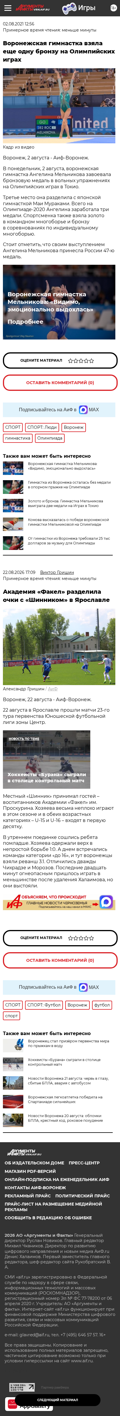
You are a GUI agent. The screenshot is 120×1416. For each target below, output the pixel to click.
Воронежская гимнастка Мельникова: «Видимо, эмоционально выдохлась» (50, 302)
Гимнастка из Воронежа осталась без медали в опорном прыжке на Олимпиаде (69, 484)
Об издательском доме (34, 1163)
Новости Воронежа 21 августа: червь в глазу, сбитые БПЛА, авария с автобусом (68, 1080)
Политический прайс (82, 1196)
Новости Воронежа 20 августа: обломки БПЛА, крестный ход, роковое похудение (65, 1118)
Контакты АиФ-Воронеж (35, 1187)
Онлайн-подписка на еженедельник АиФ (57, 1179)
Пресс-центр (84, 1163)
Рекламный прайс (28, 1196)
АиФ (53, 689)
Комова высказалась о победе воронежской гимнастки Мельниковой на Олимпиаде (68, 522)
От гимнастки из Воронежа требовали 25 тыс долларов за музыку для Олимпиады (69, 540)
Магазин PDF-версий (30, 1171)
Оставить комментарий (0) (60, 382)
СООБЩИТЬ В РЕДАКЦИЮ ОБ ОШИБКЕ (48, 1217)
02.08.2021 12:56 (18, 24)
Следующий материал (57, 1400)
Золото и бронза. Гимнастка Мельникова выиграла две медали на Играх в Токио (65, 503)
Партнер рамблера (55, 1387)
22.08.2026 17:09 (19, 572)
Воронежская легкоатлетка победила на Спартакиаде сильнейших (65, 1099)
